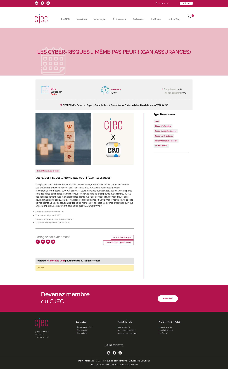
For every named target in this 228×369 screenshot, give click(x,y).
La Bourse (156, 19)
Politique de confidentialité (114, 361)
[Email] (53, 241)
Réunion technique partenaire (48, 171)
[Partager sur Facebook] (37, 241)
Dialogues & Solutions (139, 361)
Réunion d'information (163, 126)
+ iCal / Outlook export (122, 237)
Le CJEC (65, 19)
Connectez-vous (56, 260)
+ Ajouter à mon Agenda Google (118, 243)
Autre (157, 121)
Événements (119, 19)
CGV (98, 361)
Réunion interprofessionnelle (165, 131)
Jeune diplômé (124, 327)
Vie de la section (161, 146)
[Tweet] (43, 241)
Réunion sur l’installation (164, 136)
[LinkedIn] (48, 241)
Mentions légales (86, 361)
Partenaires (138, 19)
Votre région (100, 19)
